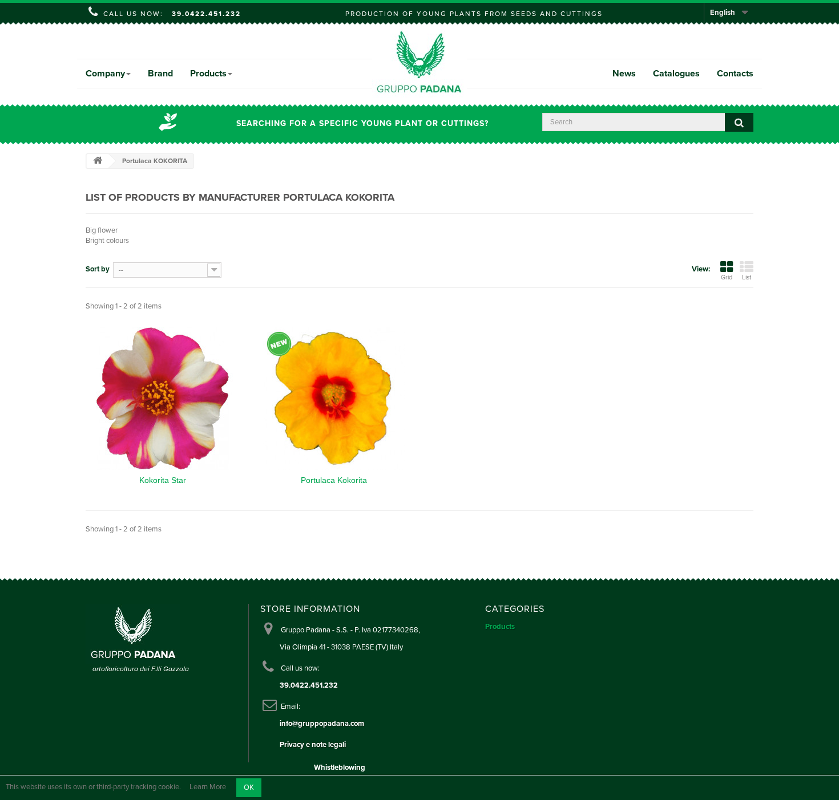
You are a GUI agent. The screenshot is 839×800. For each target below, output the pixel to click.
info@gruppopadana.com (322, 723)
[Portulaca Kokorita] (334, 398)
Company (105, 73)
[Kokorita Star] (163, 398)
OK (249, 787)
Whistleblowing (339, 767)
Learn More (207, 787)
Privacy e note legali (313, 744)
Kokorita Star (162, 480)
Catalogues (676, 73)
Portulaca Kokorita (334, 480)
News (624, 73)
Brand (160, 73)
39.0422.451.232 (206, 14)
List (746, 277)
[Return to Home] (97, 161)
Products (208, 73)
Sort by (98, 269)
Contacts (735, 73)
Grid (726, 277)
